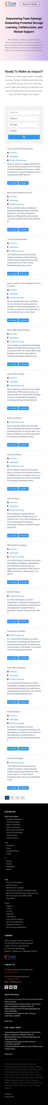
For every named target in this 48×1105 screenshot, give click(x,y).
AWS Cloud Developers (14, 832)
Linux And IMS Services (14, 919)
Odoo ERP (10, 914)
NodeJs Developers (13, 827)
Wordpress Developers (14, 819)
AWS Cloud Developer (14, 882)
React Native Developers (15, 830)
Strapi (8, 848)
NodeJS (9, 861)
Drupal (8, 853)
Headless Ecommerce (14, 924)
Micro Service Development (16, 927)
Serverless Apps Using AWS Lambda (19, 896)
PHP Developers (12, 835)
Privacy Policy (9, 1097)
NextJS (8, 869)
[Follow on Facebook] (6, 987)
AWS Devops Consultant (15, 888)
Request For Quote (29, 4)
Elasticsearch (11, 917)
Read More (23, 183)
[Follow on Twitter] (11, 987)
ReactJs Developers (13, 825)
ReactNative (10, 866)
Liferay (8, 908)
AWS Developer (12, 885)
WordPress (10, 845)
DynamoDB (10, 898)
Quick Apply (12, 183)
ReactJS (9, 864)
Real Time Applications (14, 922)
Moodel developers (13, 822)
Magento (9, 906)
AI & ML (9, 911)
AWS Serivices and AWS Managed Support (21, 890)
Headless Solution (12, 851)
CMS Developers (12, 838)
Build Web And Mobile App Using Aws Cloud (22, 893)
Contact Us (8, 1094)
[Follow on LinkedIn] (15, 987)
